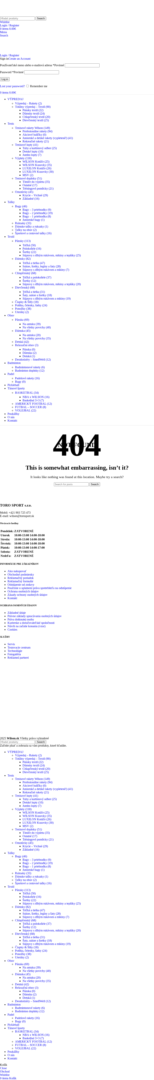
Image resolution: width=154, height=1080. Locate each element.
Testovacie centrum (19, 647)
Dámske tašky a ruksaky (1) (31, 226)
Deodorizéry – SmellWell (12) (33, 359)
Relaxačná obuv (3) (26, 345)
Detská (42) (22, 341)
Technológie (15, 650)
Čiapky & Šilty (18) (26, 301)
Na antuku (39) (32, 324)
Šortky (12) (29, 280)
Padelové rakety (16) (27, 378)
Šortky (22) (29, 252)
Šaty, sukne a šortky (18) (37, 295)
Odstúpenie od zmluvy (21, 584)
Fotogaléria (14, 654)
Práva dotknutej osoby (21, 619)
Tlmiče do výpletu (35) (36, 181)
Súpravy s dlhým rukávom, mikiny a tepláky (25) (52, 255)
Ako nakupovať (17, 571)
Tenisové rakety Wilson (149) (32, 127)
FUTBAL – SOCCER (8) (30, 407)
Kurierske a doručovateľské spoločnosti (31, 622)
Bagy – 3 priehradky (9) (37, 209)
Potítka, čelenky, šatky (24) (31, 305)
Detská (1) (29, 356)
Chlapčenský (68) (25, 273)
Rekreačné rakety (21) (36, 141)
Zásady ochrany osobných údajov (28, 594)
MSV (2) (28, 175)
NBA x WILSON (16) (36, 397)
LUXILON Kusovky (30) (38, 171)
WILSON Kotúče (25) (36, 161)
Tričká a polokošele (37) (37, 277)
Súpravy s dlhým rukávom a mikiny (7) (46, 269)
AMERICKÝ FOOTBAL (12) (33, 403)
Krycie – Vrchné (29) (35, 195)
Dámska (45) (22, 330)
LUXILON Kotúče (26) (37, 168)
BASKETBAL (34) (27, 392)
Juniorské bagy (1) (34, 219)
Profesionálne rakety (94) (37, 131)
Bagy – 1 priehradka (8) (37, 216)
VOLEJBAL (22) (25, 410)
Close (3, 1068)
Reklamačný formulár (20, 581)
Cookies (12, 629)
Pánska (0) (29, 349)
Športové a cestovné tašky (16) (33, 233)
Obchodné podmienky (21, 574)
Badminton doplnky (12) (29, 370)
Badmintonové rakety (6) (30, 367)
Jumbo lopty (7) (32, 154)
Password (11, 72)
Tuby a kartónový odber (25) (40, 148)
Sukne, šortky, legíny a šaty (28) (42, 266)
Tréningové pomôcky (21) (38, 188)
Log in (5, 79)
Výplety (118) (23, 158)
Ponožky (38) (23, 308)
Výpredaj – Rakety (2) (28, 103)
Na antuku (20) (32, 335)
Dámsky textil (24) (34, 113)
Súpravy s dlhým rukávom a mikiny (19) (47, 298)
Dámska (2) (29, 352)
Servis (11, 644)
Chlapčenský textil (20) (36, 116)
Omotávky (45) (24, 191)
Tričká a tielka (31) (34, 291)
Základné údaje (17, 612)
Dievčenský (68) (25, 287)
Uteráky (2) (22, 312)
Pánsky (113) (23, 240)
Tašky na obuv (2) (26, 229)
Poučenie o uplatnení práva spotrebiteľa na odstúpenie (40, 588)
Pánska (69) (22, 319)
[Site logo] (14, 14)
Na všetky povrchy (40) (37, 327)
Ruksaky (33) (23, 223)
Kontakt (12, 598)
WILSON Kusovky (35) (37, 165)
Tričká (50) (29, 245)
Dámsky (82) (23, 258)
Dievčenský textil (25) (36, 120)
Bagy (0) (20, 381)
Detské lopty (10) (33, 151)
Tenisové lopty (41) (26, 144)
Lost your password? (12, 86)
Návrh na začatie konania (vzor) (26, 626)
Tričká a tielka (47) (34, 263)
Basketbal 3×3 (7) (33, 400)
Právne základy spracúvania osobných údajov (35, 616)
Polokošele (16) (32, 248)
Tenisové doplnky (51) (28, 178)
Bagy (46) (21, 206)
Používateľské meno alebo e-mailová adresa (32, 65)
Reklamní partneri (18, 657)
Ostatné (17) (30, 185)
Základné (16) (31, 198)
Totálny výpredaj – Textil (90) (33, 106)
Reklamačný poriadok (21, 577)
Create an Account (19, 58)
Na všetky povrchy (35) (37, 338)
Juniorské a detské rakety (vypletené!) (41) (48, 138)
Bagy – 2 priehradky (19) (38, 213)
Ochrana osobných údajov (23, 591)
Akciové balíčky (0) (34, 134)
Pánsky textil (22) (33, 110)
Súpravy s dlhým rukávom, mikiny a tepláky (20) (52, 284)
